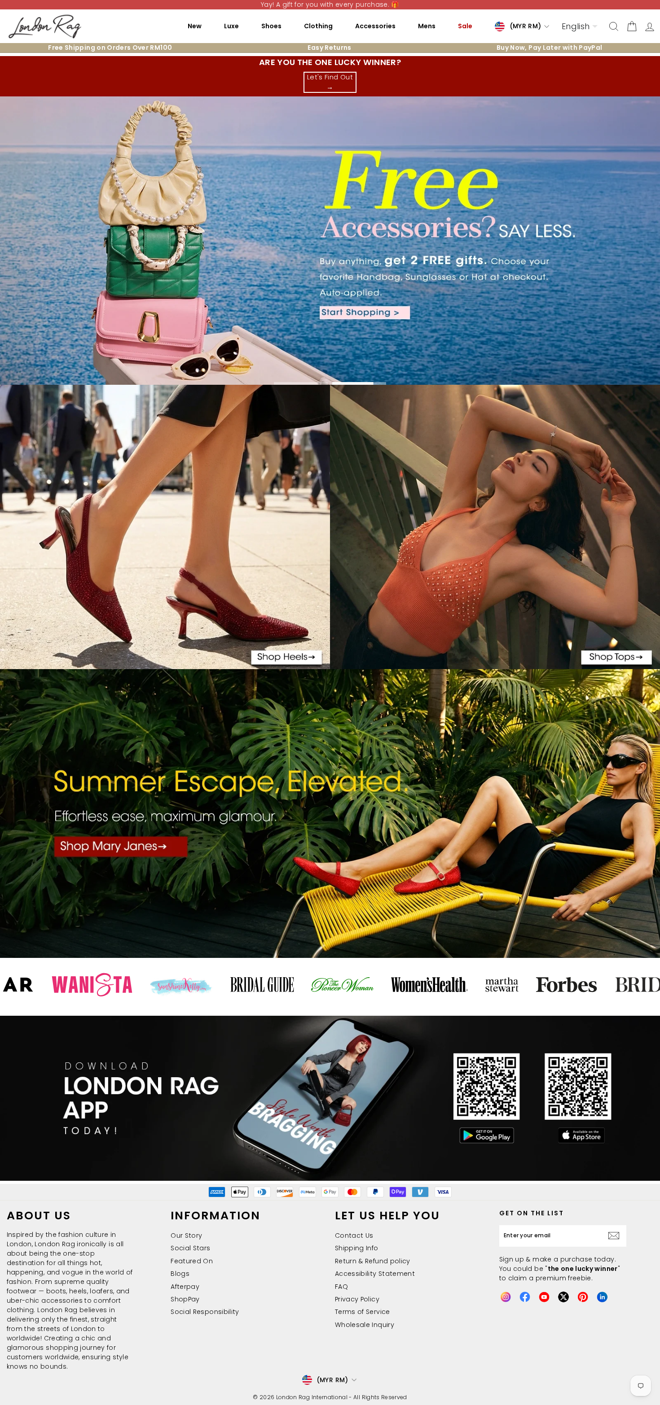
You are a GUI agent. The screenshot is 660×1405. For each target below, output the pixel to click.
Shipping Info (356, 1248)
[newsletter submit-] (615, 1236)
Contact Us (354, 1235)
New (195, 26)
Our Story (186, 1235)
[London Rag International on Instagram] (505, 1297)
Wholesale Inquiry (364, 1324)
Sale (465, 26)
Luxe (231, 26)
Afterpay (185, 1286)
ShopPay (185, 1299)
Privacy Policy (357, 1299)
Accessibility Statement (375, 1273)
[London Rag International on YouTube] (544, 1297)
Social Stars (190, 1248)
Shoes (271, 26)
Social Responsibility (205, 1311)
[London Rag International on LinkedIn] (602, 1297)
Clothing (318, 26)
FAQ (341, 1286)
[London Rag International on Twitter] (563, 1297)
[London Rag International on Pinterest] (582, 1297)
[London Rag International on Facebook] (525, 1297)
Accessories (375, 26)
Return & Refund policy (372, 1261)
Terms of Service (362, 1311)
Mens (427, 26)
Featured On (192, 1261)
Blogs (180, 1273)
